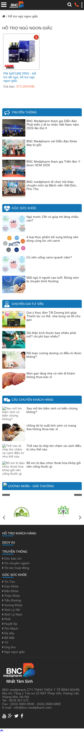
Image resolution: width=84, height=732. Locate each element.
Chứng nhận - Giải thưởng (31, 486)
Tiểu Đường (12, 600)
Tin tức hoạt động (16, 568)
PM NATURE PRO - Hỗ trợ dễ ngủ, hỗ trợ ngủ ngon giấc (19, 77)
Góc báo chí (12, 558)
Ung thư (9, 647)
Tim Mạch (10, 628)
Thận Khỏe (11, 595)
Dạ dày (8, 633)
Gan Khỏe (11, 586)
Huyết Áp (10, 624)
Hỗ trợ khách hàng (19, 533)
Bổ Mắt (8, 638)
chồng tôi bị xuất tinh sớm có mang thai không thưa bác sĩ (51, 427)
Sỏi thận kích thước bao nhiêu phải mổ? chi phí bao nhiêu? (51, 334)
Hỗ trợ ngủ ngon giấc (23, 16)
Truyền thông (24, 112)
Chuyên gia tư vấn (27, 304)
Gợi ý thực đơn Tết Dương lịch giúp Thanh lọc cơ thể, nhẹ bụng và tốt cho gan (53, 316)
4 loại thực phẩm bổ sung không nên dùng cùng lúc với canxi (52, 238)
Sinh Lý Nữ (11, 609)
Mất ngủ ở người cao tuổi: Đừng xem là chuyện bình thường (52, 279)
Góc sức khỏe (24, 208)
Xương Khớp (12, 605)
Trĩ (5, 642)
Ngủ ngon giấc (14, 652)
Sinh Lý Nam (12, 614)
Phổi (7, 619)
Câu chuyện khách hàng (33, 399)
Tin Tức (9, 581)
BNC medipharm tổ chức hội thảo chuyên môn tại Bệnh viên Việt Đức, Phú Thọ (51, 185)
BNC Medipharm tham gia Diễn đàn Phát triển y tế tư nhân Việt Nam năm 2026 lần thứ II (52, 124)
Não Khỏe (10, 591)
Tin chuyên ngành (16, 563)
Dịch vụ (8, 542)
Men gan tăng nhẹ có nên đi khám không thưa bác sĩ (50, 375)
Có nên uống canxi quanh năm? (49, 257)
